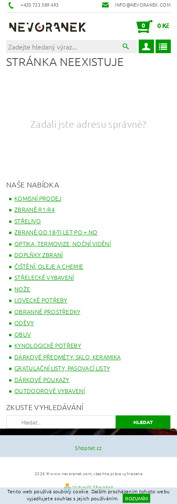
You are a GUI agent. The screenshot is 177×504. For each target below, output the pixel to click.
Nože (22, 289)
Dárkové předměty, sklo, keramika (67, 357)
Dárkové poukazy (42, 379)
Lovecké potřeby (41, 300)
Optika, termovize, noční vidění (62, 243)
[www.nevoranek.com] (47, 26)
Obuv (22, 334)
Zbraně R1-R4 (34, 209)
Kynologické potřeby (47, 345)
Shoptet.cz (88, 447)
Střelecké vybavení (44, 277)
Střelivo (27, 221)
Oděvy (24, 323)
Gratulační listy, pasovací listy (62, 368)
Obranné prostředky (47, 311)
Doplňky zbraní (38, 255)
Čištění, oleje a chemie (48, 266)
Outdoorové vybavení (49, 391)
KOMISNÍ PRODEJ (37, 198)
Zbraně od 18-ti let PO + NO (56, 232)
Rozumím (136, 498)
